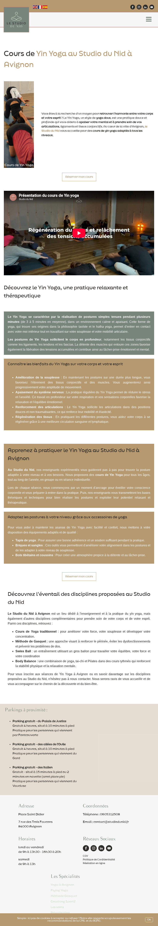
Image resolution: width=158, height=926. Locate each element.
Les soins (57, 907)
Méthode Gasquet (64, 896)
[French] (40, 6)
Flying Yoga (59, 890)
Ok (149, 919)
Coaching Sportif (63, 901)
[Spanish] (45, 6)
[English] (35, 6)
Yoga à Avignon (62, 884)
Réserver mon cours (79, 177)
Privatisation (60, 912)
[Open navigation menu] (148, 19)
